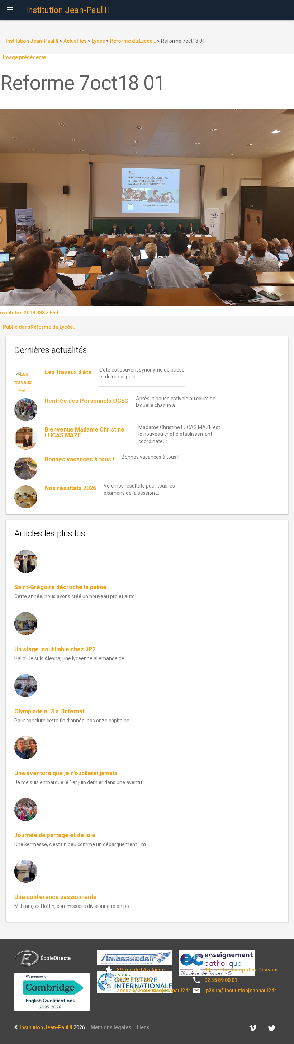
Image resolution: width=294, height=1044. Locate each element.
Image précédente (24, 57)
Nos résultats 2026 (70, 488)
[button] (10, 10)
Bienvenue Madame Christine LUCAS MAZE (84, 432)
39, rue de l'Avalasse (141, 970)
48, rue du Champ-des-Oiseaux (240, 970)
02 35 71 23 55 (133, 980)
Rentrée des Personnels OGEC (86, 400)
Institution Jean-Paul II (46, 1027)
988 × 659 (47, 313)
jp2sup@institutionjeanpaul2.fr (240, 990)
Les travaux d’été (68, 372)
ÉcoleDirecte (56, 958)
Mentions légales (111, 1027)
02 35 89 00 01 (220, 980)
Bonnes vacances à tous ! (79, 459)
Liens (143, 1027)
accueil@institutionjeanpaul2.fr (153, 990)
